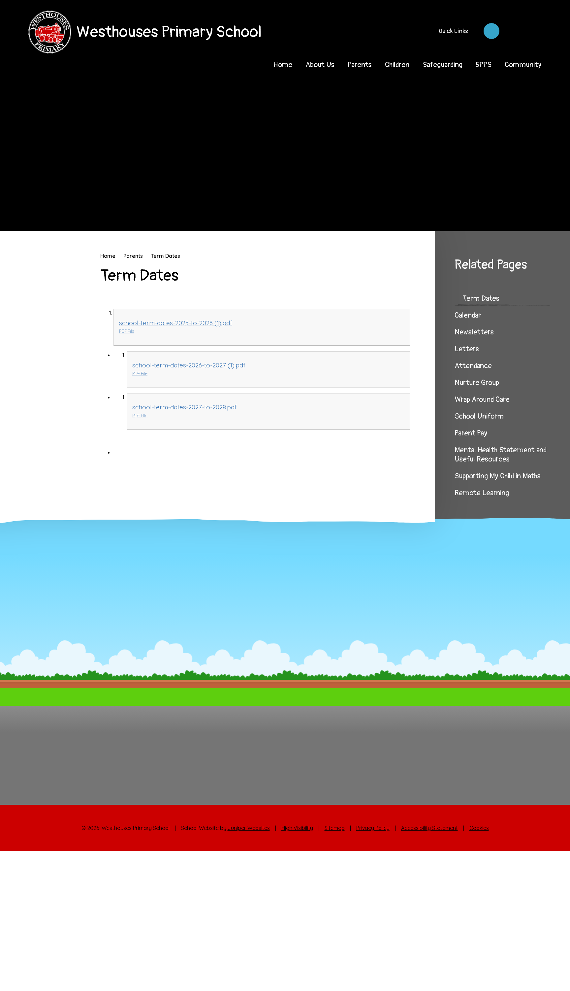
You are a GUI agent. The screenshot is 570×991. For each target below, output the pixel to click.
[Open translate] (513, 31)
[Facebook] (491, 31)
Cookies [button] (479, 828)
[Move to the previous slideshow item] (508, 214)
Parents (133, 256)
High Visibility (297, 828)
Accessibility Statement (429, 828)
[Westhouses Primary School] (49, 32)
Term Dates (165, 256)
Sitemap (335, 828)
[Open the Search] (534, 31)
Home (107, 256)
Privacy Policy (373, 828)
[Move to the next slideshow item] (526, 214)
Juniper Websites (249, 828)
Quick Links (453, 31)
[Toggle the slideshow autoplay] (545, 214)
